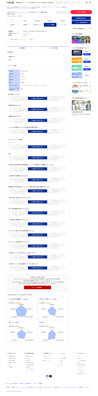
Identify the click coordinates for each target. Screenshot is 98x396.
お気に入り (62, 12)
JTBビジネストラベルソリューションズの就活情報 (30, 7)
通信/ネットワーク (47, 360)
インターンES (63, 24)
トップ (7, 7)
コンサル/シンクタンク (47, 358)
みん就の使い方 (15, 383)
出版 (61, 362)
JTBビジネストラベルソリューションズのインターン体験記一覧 (54, 7)
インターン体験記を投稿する (81, 22)
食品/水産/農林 (12, 360)
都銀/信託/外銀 (29, 356)
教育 (78, 362)
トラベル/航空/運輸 (14, 7)
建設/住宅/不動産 (81, 364)
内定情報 (63, 20)
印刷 (10, 364)
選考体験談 (37, 20)
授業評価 (40, 383)
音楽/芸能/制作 (63, 358)
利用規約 (8, 387)
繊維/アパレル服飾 (12, 362)
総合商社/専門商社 (29, 362)
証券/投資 (28, 367)
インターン (34, 383)
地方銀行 (28, 358)
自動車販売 (11, 367)
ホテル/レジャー (81, 369)
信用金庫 (28, 360)
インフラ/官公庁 (81, 371)
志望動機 (25, 24)
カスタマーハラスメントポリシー (70, 387)
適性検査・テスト (38, 24)
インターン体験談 (50, 24)
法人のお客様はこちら (30, 387)
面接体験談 (50, 20)
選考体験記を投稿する (81, 18)
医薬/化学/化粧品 (12, 358)
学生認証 (21, 383)
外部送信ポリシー (58, 387)
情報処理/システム (47, 356)
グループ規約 (39, 387)
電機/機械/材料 (12, 356)
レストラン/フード (81, 367)
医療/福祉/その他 (81, 373)
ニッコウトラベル (27, 33)
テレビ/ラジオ (63, 356)
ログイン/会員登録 (37, 287)
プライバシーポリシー (48, 387)
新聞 (61, 360)
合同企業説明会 (28, 383)
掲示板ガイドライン (15, 387)
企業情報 (80, 387)
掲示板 (24, 20)
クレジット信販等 (29, 369)
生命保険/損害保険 (29, 364)
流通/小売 (80, 358)
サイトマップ (86, 387)
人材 (78, 356)
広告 (61, 364)
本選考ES (12, 24)
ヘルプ (22, 387)
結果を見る (87, 51)
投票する (87, 54)
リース (27, 371)
